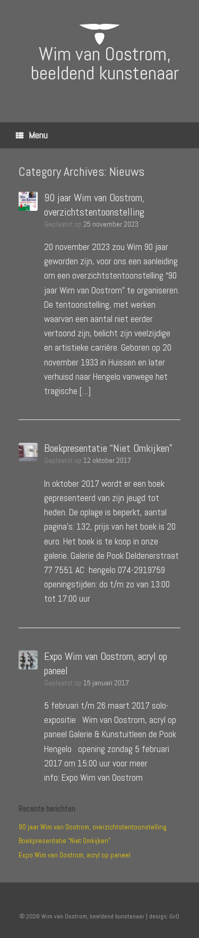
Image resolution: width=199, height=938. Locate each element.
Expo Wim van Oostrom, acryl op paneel (75, 855)
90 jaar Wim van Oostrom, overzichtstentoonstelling (94, 205)
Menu (38, 135)
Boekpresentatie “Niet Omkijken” (108, 448)
